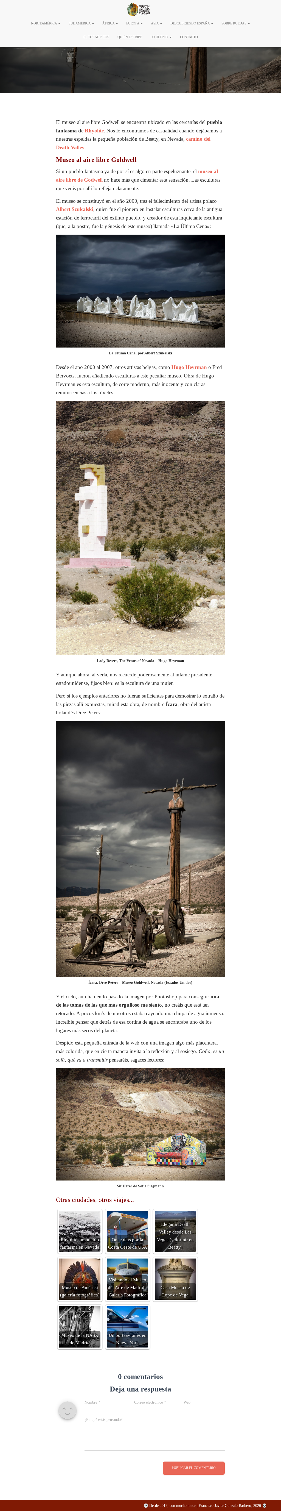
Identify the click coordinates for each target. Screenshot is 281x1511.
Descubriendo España (190, 23)
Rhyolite (94, 131)
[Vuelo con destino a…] (138, 9)
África (108, 23)
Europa (133, 23)
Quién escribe (129, 37)
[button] (59, 23)
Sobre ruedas (234, 23)
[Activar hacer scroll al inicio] (270, 1500)
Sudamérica (80, 23)
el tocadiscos (96, 37)
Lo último (159, 37)
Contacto (189, 37)
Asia (155, 23)
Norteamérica (44, 23)
